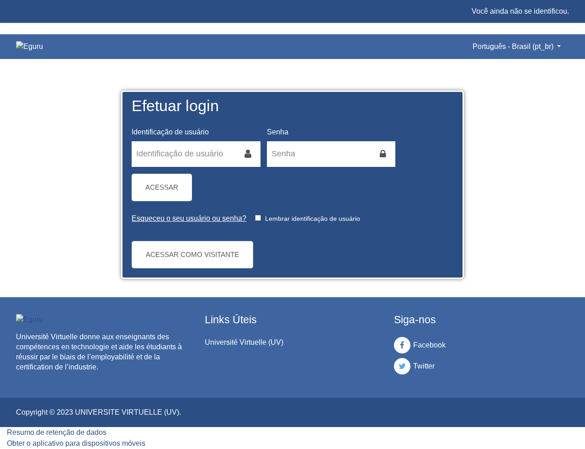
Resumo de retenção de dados (56, 432)
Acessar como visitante (192, 254)
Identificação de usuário (170, 132)
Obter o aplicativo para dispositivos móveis (76, 443)
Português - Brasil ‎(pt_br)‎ (514, 46)
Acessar (161, 187)
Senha (277, 132)
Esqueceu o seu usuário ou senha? (189, 218)
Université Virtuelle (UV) (244, 342)
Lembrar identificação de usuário (312, 218)
